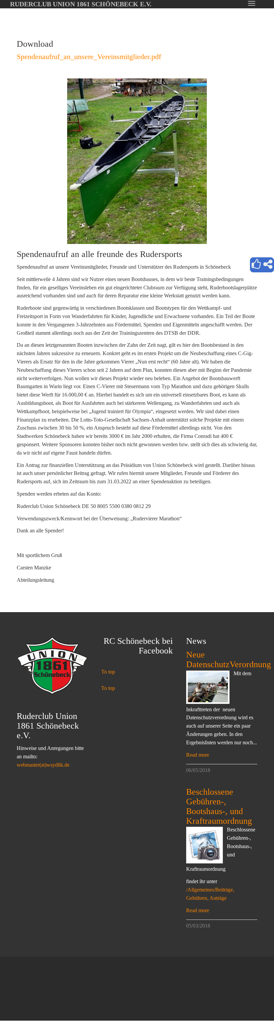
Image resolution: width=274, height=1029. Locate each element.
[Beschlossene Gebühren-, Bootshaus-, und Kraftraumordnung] (204, 845)
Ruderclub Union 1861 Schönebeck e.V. (80, 4)
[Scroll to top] (253, 1008)
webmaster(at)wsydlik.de (43, 765)
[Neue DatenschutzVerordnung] (208, 687)
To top (108, 672)
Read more (197, 755)
